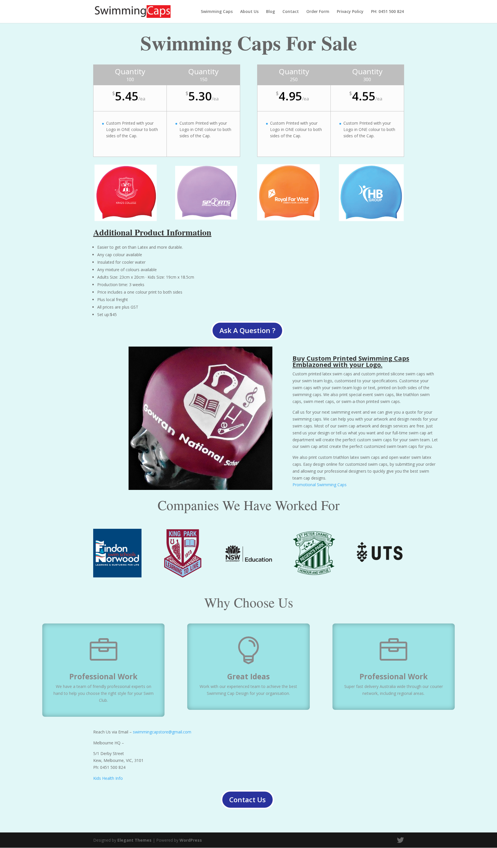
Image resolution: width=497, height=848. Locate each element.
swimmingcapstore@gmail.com (162, 732)
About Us (249, 11)
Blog (270, 11)
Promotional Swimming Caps (320, 484)
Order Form (317, 11)
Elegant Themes (134, 840)
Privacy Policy (350, 11)
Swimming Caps (217, 11)
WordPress (190, 840)
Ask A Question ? (247, 330)
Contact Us (247, 799)
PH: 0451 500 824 (387, 11)
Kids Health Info (108, 778)
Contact (290, 11)
